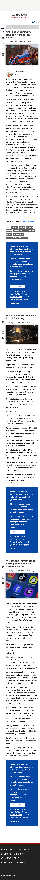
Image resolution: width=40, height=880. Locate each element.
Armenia (30, 227)
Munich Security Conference (24, 231)
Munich (8, 234)
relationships (18, 234)
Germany (14, 227)
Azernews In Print (10, 858)
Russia (22, 227)
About (4, 850)
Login (36, 22)
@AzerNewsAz (28, 221)
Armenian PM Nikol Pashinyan (16, 238)
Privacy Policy (8, 862)
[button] (3, 33)
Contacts (6, 854)
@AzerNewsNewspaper (19, 299)
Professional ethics (19, 850)
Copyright (22, 862)
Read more (17, 74)
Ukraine (9, 231)
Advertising (19, 854)
